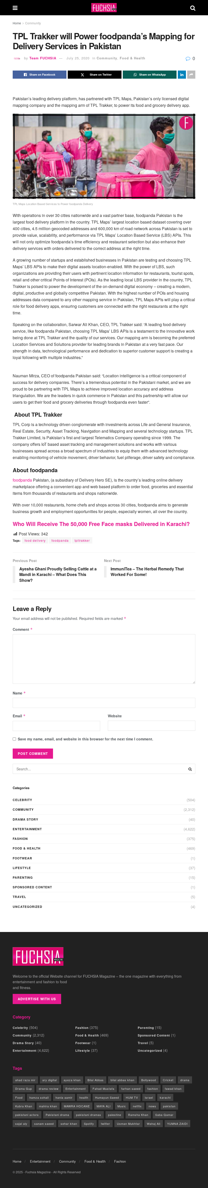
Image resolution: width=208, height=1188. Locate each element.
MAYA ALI (104, 1106)
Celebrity (22, 799)
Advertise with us (37, 998)
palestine (114, 1115)
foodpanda (22, 480)
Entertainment (27, 829)
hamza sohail (39, 1097)
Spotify (89, 1124)
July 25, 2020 (78, 58)
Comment (23, 629)
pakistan (169, 1106)
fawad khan (173, 1089)
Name (19, 692)
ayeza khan (72, 1080)
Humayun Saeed (107, 1097)
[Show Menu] (15, 7)
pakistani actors (27, 1115)
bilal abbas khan (122, 1080)
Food (19, 1097)
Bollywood (148, 1080)
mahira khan (48, 1106)
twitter (105, 1124)
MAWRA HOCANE (77, 1106)
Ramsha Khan (138, 1115)
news (152, 1106)
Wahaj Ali (153, 1124)
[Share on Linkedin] (182, 75)
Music (121, 1106)
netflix (137, 1106)
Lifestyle (22, 867)
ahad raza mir (25, 1080)
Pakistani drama (57, 1115)
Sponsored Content (32, 887)
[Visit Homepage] (104, 7)
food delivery (35, 540)
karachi (165, 1097)
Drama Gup (23, 1089)
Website (115, 715)
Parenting (23, 877)
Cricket (168, 1080)
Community (33, 23)
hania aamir (64, 1097)
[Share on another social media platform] (191, 75)
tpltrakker (82, 540)
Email (19, 715)
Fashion (20, 838)
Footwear (22, 858)
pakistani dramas (88, 1115)
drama (184, 1080)
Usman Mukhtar (128, 1124)
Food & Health (132, 58)
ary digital (49, 1080)
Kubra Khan (23, 1106)
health (83, 1097)
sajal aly (21, 1124)
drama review (49, 1089)
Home (17, 23)
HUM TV (132, 1097)
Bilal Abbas (96, 1080)
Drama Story (25, 819)
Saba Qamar (164, 1115)
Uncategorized (27, 906)
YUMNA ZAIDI (177, 1124)
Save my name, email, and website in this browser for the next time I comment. (85, 738)
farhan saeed (131, 1089)
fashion (152, 1089)
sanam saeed (44, 1124)
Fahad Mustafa (103, 1089)
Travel (19, 896)
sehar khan (69, 1124)
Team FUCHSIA (42, 58)
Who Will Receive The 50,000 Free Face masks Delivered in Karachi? (101, 524)
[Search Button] (192, 7)
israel (149, 1097)
